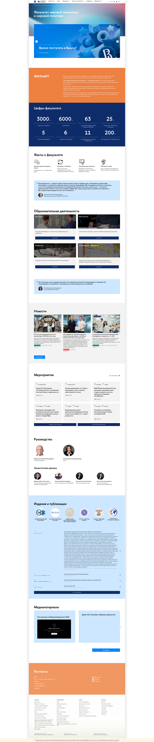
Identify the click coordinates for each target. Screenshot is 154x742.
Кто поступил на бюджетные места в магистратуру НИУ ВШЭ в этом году (45, 335)
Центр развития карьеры (61, 717)
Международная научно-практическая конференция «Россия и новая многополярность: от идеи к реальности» (76, 413)
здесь (97, 739)
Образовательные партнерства (63, 721)
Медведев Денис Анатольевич (41, 481)
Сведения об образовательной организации (43, 723)
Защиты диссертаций (83, 709)
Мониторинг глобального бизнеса (113, 519)
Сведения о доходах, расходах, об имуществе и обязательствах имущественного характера (43, 720)
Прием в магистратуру (61, 711)
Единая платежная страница (39, 727)
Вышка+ (58, 709)
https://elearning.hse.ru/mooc (100, 733)
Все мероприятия (113, 375)
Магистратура (83, 216)
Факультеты (73, 5)
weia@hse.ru (37, 688)
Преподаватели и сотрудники (40, 707)
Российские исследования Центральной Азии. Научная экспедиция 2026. (103, 412)
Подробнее (55, 238)
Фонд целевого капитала (39, 715)
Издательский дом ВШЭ (106, 703)
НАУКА (80, 699)
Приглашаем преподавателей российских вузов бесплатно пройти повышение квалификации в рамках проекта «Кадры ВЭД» (47, 413)
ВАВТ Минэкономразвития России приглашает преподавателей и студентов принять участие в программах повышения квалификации (105, 392)
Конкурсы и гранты (83, 713)
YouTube (96, 679)
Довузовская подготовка (62, 703)
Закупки (35, 711)
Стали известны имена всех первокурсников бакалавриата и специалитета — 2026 (105, 335)
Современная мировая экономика (41, 519)
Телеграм (97, 681)
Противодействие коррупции (40, 717)
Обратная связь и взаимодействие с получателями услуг (67, 724)
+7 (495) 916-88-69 (39, 683)
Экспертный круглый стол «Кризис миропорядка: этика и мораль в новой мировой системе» (76, 390)
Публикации (103, 713)
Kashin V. (36, 533)
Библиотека (103, 701)
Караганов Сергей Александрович (53, 194)
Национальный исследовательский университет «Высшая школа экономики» (51, 5)
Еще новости (39, 357)
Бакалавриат (39, 216)
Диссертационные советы (84, 707)
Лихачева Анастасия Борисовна (72, 459)
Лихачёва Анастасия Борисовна (52, 288)
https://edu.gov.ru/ (68, 733)
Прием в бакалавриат (61, 707)
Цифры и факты (37, 701)
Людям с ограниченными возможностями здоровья (44, 725)
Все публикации (77, 592)
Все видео (106, 650)
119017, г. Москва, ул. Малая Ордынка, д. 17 (44, 679)
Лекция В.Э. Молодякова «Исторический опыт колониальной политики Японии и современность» (47, 390)
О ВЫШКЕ (36, 699)
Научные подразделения (84, 701)
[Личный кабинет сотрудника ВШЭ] (117, 1)
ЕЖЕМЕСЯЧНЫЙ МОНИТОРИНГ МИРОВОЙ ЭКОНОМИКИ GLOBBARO (70, 520)
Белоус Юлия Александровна (104, 481)
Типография (103, 707)
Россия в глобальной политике (55, 519)
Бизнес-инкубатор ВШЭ (61, 719)
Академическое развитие (84, 711)
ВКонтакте (97, 677)
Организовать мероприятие (99, 424)
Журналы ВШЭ (104, 711)
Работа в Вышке (37, 729)
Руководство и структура (39, 703)
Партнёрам (42, 2)
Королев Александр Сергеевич (83, 481)
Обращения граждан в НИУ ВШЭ (40, 713)
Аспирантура (39, 245)
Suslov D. (40, 575)
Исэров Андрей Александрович (63, 481)
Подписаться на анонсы (55, 424)
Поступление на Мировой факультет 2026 (53, 617)
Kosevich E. (40, 533)
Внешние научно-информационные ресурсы (87, 715)
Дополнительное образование (88, 245)
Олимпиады (59, 705)
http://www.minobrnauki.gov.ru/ (40, 733)
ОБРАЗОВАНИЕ (60, 699)
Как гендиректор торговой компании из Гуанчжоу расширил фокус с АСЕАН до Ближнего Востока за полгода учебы (74, 336)
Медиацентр (103, 709)
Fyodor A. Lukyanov (38, 587)
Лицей (58, 701)
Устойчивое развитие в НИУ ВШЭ (41, 705)
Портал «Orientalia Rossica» (84, 519)
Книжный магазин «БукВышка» (107, 705)
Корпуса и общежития (38, 709)
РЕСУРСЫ (103, 699)
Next (117, 41)
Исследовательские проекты (84, 703)
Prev (36, 41)
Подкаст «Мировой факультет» (98, 519)
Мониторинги (82, 705)
